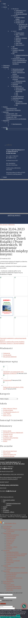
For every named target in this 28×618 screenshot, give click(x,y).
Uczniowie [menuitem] (6, 550)
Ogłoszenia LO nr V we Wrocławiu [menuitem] (16, 529)
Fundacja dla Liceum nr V (11, 412)
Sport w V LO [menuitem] (10, 540)
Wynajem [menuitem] (9, 548)
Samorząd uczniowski (18, 69)
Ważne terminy (20, 88)
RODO (5, 441)
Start (4, 3)
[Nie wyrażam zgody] (21, 617)
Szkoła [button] (5, 7)
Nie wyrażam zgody (5, 617)
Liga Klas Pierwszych (18, 96)
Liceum (14, 31)
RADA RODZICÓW (11, 108)
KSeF (4, 508)
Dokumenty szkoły (9, 500)
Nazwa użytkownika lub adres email (11, 593)
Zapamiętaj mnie (7, 600)
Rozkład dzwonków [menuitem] (12, 552)
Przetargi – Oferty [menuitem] (11, 547)
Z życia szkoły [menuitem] (10, 531)
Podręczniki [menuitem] (10, 562)
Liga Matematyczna (17, 98)
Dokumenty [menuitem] (7, 583)
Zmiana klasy (7, 439)
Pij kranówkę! (7, 380)
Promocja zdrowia (17, 82)
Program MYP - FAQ (11, 113)
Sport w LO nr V (20, 45)
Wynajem (15, 48)
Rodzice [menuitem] (5, 566)
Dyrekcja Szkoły (20, 33)
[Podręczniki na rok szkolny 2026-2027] (15, 383)
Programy (15, 15)
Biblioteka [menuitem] (9, 559)
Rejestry (18, 57)
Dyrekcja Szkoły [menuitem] (11, 536)
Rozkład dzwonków (17, 70)
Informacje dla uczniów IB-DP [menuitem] (15, 555)
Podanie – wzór (8, 436)
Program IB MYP (20, 21)
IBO (13, 46)
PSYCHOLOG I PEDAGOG (13, 110)
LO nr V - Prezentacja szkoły (14, 115)
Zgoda (18, 615)
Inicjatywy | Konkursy (21, 38)
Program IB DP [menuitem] (11, 576)
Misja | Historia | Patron (10, 408)
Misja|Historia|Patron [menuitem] (12, 535)
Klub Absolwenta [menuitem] (8, 581)
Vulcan (5, 177)
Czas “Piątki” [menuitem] (10, 541)
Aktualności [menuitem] (6, 528)
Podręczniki (15, 76)
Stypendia (15, 84)
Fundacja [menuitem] (9, 543)
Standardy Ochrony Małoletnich (13, 432)
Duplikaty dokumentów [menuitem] (13, 586)
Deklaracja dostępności (22, 55)
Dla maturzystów (17, 86)
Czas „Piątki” (7, 413)
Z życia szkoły (19, 12)
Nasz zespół (6, 453)
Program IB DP (20, 22)
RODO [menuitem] (8, 545)
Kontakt (5, 127)
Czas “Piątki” (19, 43)
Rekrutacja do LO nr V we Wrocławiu (16, 119)
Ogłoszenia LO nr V (21, 10)
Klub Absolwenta (17, 124)
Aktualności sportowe (10, 451)
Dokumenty (6, 65)
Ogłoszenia (6, 353)
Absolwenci (6, 120)
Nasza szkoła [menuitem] (7, 533)
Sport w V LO (7, 415)
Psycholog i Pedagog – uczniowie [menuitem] (16, 554)
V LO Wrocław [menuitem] (7, 526)
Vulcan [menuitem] (8, 564)
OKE (17, 95)
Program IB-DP (8, 434)
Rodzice (5, 107)
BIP (13, 53)
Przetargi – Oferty (8, 512)
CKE (17, 93)
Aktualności (15, 9)
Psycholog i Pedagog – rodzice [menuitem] (15, 567)
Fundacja (18, 41)
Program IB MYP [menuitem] (11, 574)
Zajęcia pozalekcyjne (9, 454)
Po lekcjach (15, 100)
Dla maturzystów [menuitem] (11, 557)
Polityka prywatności (15, 617)
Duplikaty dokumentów (10, 438)
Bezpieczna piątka (21, 81)
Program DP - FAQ (11, 117)
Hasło (1, 597)
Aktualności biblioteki (21, 14)
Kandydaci (6, 112)
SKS (17, 105)
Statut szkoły (7, 431)
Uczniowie (6, 67)
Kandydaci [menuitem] (6, 571)
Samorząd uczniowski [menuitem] (13, 560)
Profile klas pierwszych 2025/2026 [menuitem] (16, 572)
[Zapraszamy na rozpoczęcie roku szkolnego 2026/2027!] (15, 368)
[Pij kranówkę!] (15, 377)
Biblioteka (18, 39)
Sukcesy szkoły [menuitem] (11, 538)
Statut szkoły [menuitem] (10, 584)
